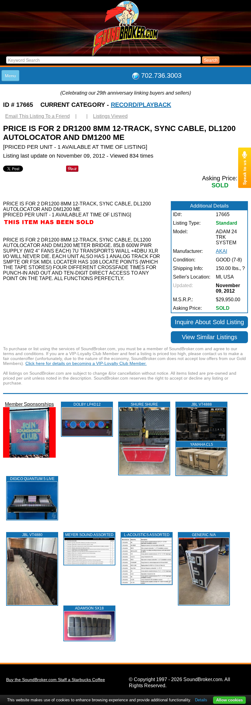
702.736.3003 (161, 75)
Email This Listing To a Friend (37, 116)
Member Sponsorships (29, 404)
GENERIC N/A (204, 535)
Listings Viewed (110, 116)
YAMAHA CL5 (201, 444)
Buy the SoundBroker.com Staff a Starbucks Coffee (55, 679)
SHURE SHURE (144, 404)
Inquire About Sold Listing (209, 322)
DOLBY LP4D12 (87, 404)
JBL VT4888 (201, 404)
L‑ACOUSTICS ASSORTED (147, 535)
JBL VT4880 (32, 535)
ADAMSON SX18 (89, 608)
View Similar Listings (209, 337)
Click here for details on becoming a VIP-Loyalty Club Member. (86, 363)
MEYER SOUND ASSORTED (89, 535)
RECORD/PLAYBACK (141, 104)
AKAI (221, 251)
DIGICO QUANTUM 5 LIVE (32, 479)
